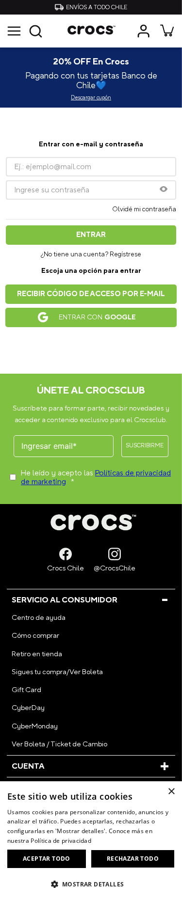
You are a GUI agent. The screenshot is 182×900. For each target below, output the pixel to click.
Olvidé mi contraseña (144, 209)
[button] (24, 31)
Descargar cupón (91, 98)
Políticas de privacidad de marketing (96, 477)
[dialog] (91, 840)
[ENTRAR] (144, 31)
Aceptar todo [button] (46, 858)
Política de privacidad (61, 841)
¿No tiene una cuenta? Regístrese (91, 254)
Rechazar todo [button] (133, 858)
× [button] (171, 791)
